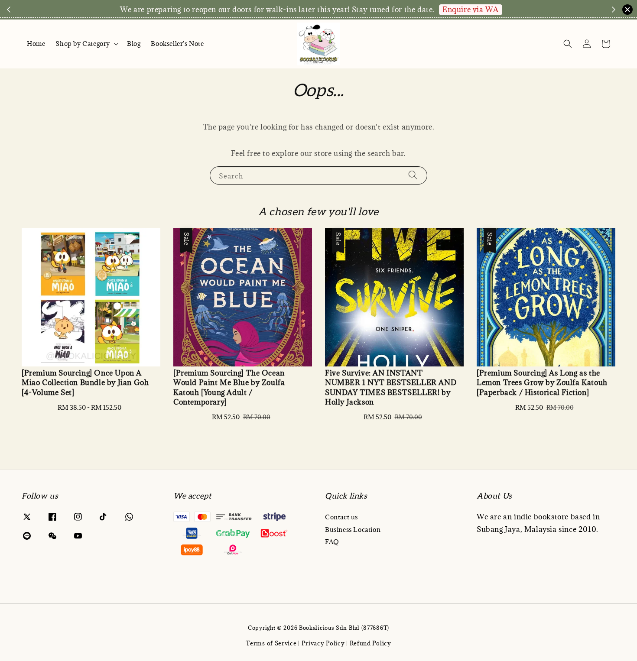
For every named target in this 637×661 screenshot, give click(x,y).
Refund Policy (370, 643)
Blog (133, 43)
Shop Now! (247, 9)
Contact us (341, 517)
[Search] (413, 175)
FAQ (332, 542)
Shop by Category (82, 44)
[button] (567, 43)
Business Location (352, 529)
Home (36, 43)
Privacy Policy (323, 643)
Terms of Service (271, 643)
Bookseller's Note (177, 43)
